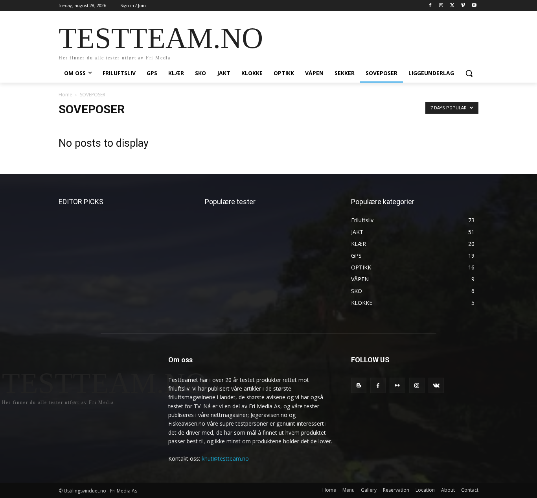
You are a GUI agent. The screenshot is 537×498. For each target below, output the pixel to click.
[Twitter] (452, 5)
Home (65, 94)
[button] (469, 73)
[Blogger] (358, 385)
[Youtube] (473, 5)
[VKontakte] (436, 385)
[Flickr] (397, 385)
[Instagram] (441, 5)
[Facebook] (430, 5)
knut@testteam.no (225, 458)
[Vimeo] (462, 5)
